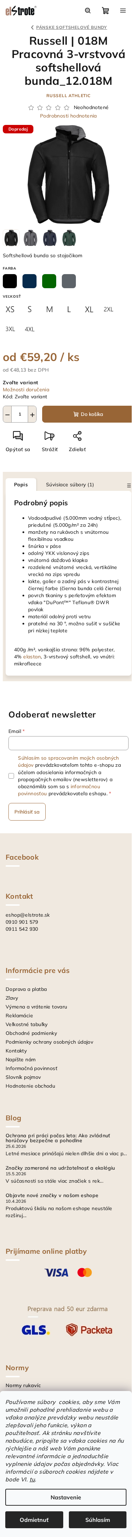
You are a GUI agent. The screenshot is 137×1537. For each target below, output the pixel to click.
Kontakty (16, 1051)
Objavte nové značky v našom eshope (52, 1195)
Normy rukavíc (23, 1385)
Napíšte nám (20, 1059)
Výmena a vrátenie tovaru (36, 1007)
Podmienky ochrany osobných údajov (49, 1042)
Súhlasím (97, 1519)
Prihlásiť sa (27, 812)
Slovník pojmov (23, 1077)
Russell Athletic (68, 95)
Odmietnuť (34, 1519)
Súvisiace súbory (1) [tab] (70, 484)
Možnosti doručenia (26, 389)
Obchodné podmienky (31, 1033)
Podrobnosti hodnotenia (68, 116)
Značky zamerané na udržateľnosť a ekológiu (60, 1167)
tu (32, 1479)
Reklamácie (19, 1015)
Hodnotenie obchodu (30, 1086)
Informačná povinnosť (31, 1068)
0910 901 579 (22, 922)
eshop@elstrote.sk (28, 915)
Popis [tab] (21, 484)
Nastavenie (66, 1497)
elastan (32, 656)
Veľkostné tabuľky (27, 1024)
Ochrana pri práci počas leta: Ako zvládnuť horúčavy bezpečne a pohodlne (58, 1138)
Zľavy (12, 998)
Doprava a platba (26, 989)
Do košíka (92, 414)
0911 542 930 (22, 929)
